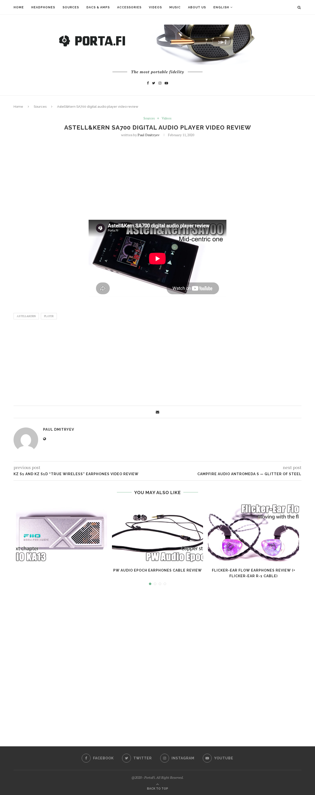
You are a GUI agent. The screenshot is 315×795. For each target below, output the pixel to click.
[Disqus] (157, 661)
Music (175, 7)
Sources (71, 7)
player (49, 316)
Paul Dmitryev (148, 134)
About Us (197, 7)
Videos (155, 7)
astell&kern (26, 316)
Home (19, 7)
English (221, 7)
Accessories (129, 7)
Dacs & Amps (98, 7)
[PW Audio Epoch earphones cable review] (157, 533)
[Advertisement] (157, 178)
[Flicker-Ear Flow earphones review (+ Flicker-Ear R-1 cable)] (253, 533)
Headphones (43, 7)
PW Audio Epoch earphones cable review (157, 570)
